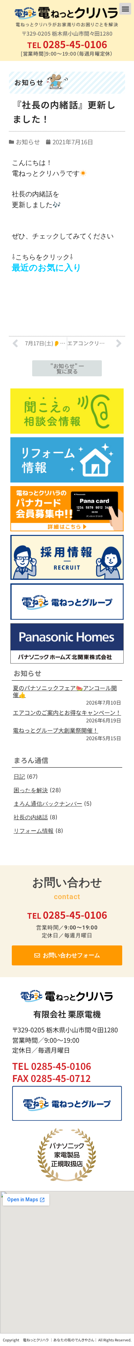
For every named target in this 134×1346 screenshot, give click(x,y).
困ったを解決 (31, 790)
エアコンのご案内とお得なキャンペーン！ (67, 712)
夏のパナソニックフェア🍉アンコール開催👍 (65, 691)
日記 (19, 776)
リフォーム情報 (34, 830)
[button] (125, 9)
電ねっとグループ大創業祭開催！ (55, 730)
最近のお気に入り (47, 267)
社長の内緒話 (31, 817)
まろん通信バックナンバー (48, 803)
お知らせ (28, 141)
